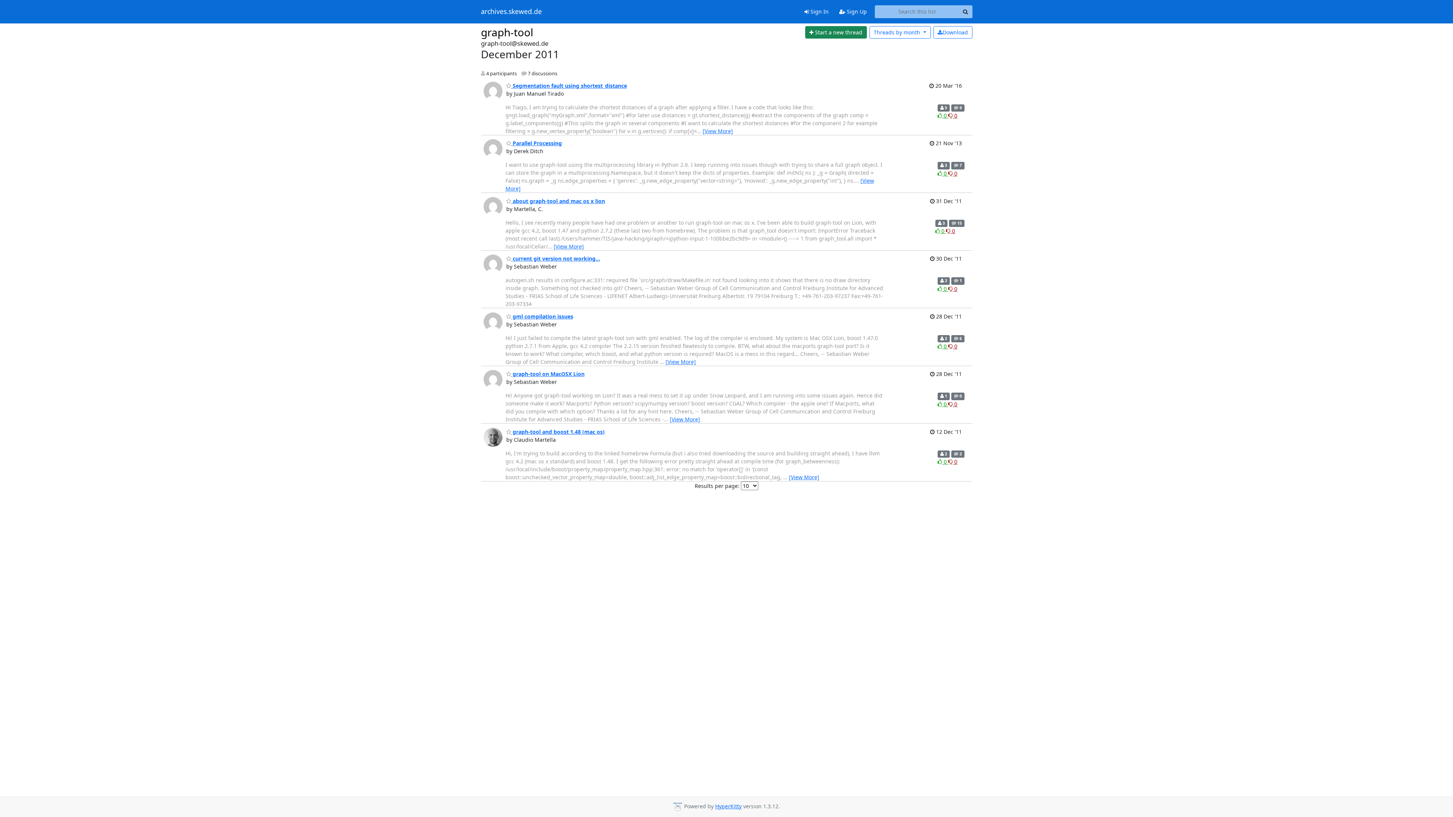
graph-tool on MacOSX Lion (548, 373)
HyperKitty (728, 806)
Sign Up (856, 11)
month (898, 32)
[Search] (965, 11)
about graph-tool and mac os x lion (558, 201)
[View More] (718, 131)
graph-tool (507, 32)
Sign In (819, 11)
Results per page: (717, 485)
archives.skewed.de (511, 11)
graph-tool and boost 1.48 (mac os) (558, 431)
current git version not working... (555, 258)
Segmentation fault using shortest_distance (569, 85)
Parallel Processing (536, 143)
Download (955, 32)
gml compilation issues (542, 316)
